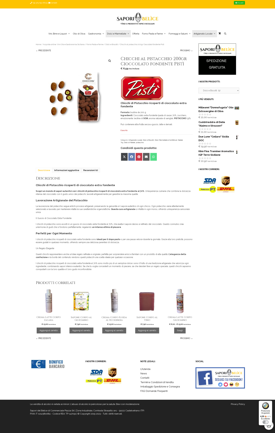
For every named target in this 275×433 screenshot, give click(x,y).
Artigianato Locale (203, 33)
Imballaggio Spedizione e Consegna (160, 386)
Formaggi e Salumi (178, 33)
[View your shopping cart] (219, 33)
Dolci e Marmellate (116, 33)
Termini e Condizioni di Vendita (157, 382)
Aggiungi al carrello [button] (49, 330)
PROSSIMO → (186, 50)
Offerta (135, 33)
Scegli (180, 330)
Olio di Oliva (79, 33)
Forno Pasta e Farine (152, 33)
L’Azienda (145, 369)
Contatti (53, 3)
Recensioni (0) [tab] (90, 170)
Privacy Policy (238, 404)
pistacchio (140, 142)
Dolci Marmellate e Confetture (166, 140)
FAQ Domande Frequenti (154, 391)
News (143, 373)
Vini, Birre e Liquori (57, 33)
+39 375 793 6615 (39, 3)
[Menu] (270, 402)
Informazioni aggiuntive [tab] (66, 170)
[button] (109, 60)
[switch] (265, 422)
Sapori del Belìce (38, 410)
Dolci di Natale (129, 142)
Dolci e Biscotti (111, 44)
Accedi (240, 3)
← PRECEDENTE (43, 50)
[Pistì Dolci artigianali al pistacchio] (142, 88)
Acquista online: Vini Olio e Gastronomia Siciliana (64, 44)
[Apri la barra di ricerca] (225, 33)
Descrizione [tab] (44, 170)
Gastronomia (94, 33)
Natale (180, 140)
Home (38, 44)
